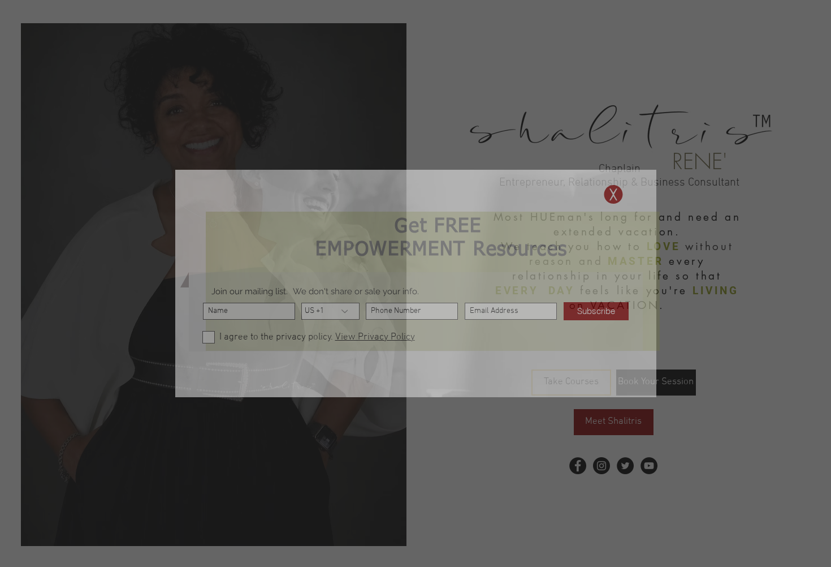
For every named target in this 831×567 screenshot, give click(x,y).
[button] (613, 194)
